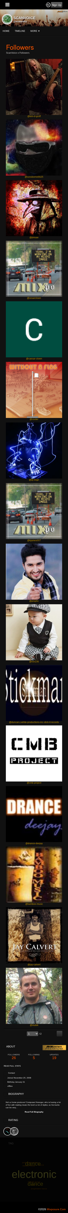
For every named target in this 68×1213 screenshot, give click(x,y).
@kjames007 (34, 540)
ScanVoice (11, 53)
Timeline (20, 31)
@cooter (34, 419)
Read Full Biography (34, 1112)
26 (14, 1057)
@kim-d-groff (34, 116)
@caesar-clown (34, 358)
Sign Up (56, 5)
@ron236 (34, 661)
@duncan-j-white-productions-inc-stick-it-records (34, 722)
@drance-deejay (34, 843)
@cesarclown (34, 298)
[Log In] (48, 5)
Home (6, 31)
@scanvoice (20, 21)
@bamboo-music (34, 904)
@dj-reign (34, 480)
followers (24, 53)
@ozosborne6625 (34, 177)
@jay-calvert (34, 964)
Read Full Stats (12, 1066)
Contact (11, 1073)
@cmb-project (34, 783)
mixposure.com (56, 1209)
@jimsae (34, 237)
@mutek (34, 1025)
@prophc (34, 601)
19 (54, 1057)
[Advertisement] (34, 1171)
